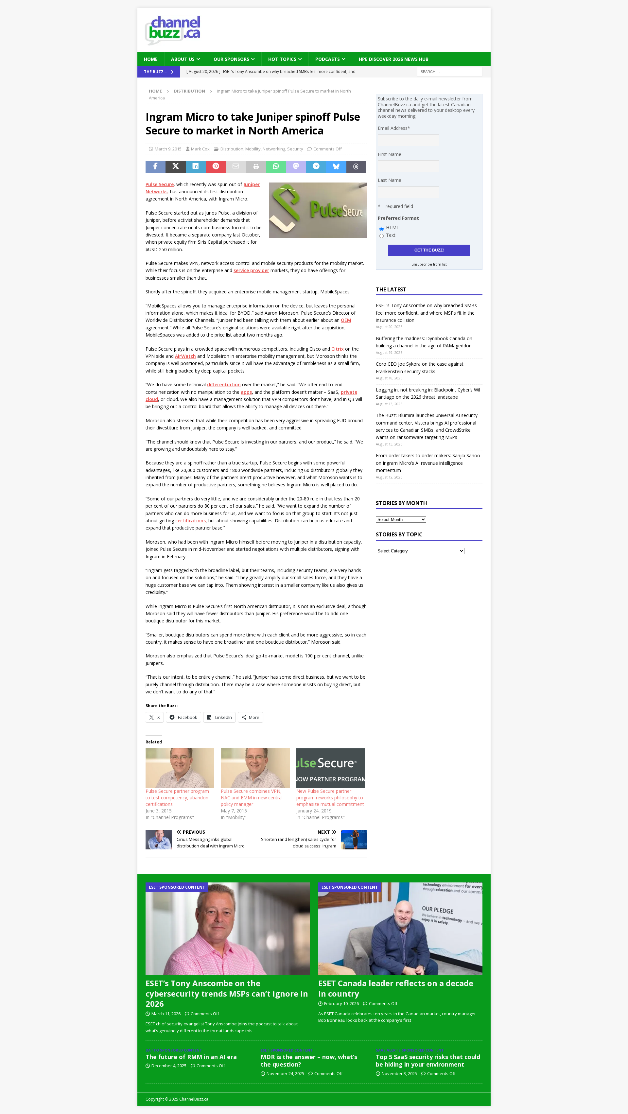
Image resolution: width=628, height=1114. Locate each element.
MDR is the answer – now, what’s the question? (309, 1060)
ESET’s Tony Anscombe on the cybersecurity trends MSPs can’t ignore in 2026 (227, 993)
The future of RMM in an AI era (191, 1057)
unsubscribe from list (429, 264)
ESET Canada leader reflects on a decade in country (395, 988)
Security (295, 149)
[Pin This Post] (216, 167)
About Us (183, 59)
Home (151, 59)
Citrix (337, 349)
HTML (392, 227)
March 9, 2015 (168, 149)
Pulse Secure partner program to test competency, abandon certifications (177, 797)
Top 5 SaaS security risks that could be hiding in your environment (428, 1060)
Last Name (389, 180)
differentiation (224, 384)
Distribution (231, 149)
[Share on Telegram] (316, 167)
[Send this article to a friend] (236, 167)
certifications (190, 520)
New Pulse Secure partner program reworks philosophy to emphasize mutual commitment (330, 797)
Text (390, 235)
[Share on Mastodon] (296, 167)
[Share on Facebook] (156, 167)
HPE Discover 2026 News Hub (393, 59)
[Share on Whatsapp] (276, 167)
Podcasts (327, 59)
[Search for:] (449, 71)
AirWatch (185, 356)
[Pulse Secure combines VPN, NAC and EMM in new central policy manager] (255, 768)
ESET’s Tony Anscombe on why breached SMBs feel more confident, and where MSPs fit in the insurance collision (426, 312)
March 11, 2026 (166, 1014)
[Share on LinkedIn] (196, 167)
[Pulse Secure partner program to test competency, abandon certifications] (180, 768)
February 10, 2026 (341, 1003)
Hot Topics (282, 59)
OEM (346, 320)
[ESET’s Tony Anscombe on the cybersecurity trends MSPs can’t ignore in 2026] (228, 928)
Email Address (394, 128)
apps (246, 392)
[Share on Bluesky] (336, 167)
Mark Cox (200, 149)
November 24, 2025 (285, 1073)
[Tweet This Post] (175, 167)
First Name (389, 154)
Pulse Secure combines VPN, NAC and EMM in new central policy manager (252, 797)
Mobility (253, 149)
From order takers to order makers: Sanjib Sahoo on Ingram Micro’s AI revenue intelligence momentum (428, 462)
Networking (274, 149)
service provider (251, 270)
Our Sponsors (231, 59)
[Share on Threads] (356, 167)
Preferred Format (398, 218)
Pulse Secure (160, 184)
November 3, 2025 (399, 1073)
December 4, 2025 (168, 1066)
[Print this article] (256, 167)
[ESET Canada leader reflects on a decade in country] (400, 928)
